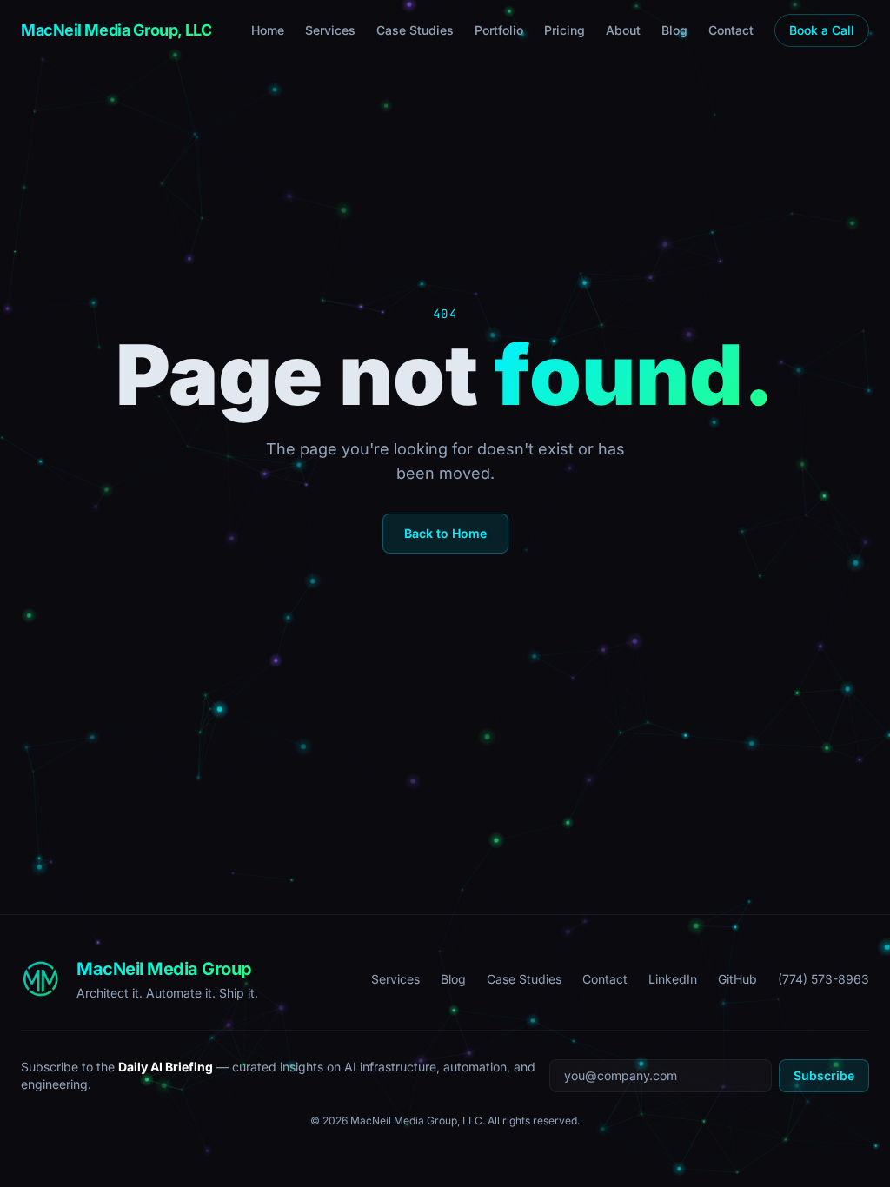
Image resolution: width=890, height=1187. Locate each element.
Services (330, 30)
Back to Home (445, 533)
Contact (731, 30)
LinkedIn (672, 978)
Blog (674, 30)
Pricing (564, 30)
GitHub (737, 978)
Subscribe (824, 1075)
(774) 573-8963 (823, 978)
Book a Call (821, 30)
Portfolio (499, 30)
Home (267, 30)
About (623, 30)
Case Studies (415, 30)
